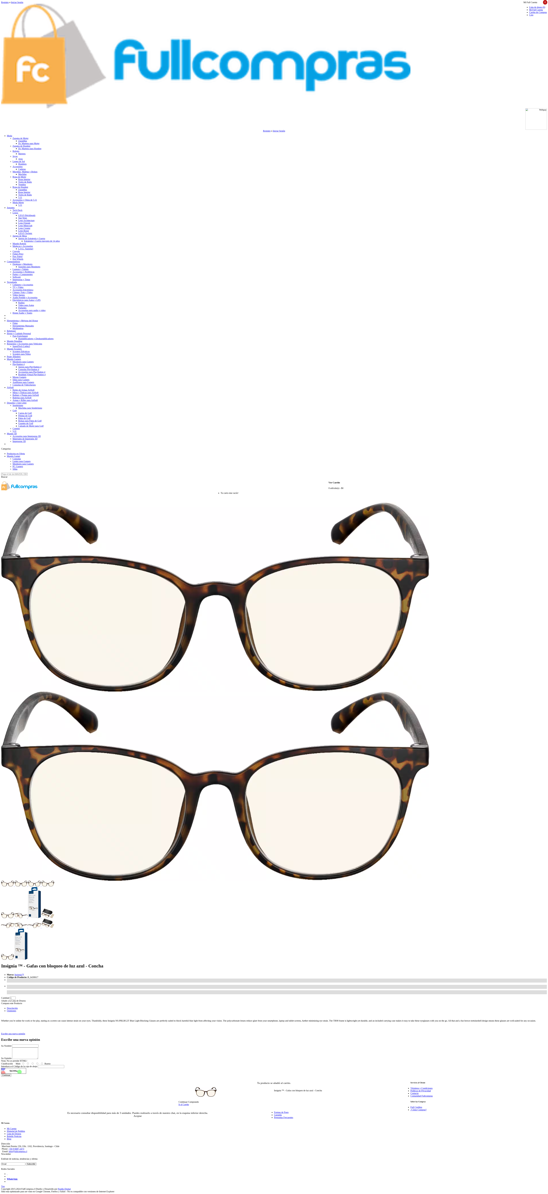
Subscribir (31, 1164)
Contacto (414, 1093)
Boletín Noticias (14, 1136)
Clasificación (7, 1063)
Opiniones (11, 1011)
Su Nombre (6, 1046)
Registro (5, 2)
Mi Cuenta (11, 1128)
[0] (216, 494)
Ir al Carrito (184, 1104)
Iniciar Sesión (17, 2)
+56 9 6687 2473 (16, 1149)
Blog (9, 1139)
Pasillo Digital (64, 1189)
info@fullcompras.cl (18, 1151)
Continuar (6, 1075)
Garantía (278, 1115)
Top (3, 1186)
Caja (531, 15)
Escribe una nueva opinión (13, 1033)
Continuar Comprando (189, 1102)
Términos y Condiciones (421, 1088)
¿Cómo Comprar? (418, 1110)
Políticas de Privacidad (420, 1091)
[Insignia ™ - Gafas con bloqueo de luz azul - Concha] (215, 691)
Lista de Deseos (14, 1134)
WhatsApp (12, 1179)
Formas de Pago (281, 1112)
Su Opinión (6, 1058)
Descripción (12, 1008)
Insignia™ (19, 974)
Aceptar (138, 1116)
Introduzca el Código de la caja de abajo (19, 1066)
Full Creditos (416, 1107)
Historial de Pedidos (16, 1131)
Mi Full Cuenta (536, 10)
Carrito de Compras (538, 12)
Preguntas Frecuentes (283, 1117)
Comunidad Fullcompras (421, 1096)
